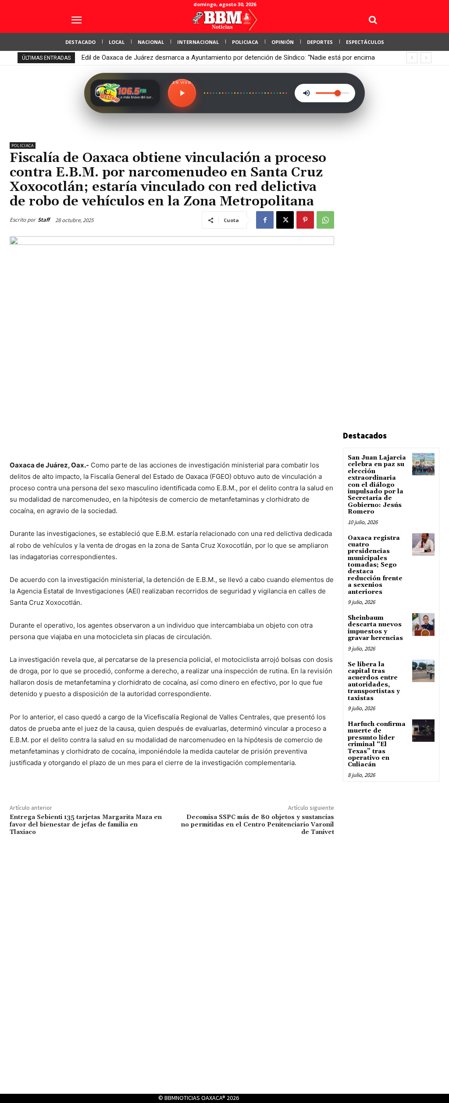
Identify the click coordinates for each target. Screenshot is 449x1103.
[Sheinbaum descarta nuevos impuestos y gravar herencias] (423, 624)
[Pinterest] (305, 220)
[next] (425, 57)
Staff (44, 219)
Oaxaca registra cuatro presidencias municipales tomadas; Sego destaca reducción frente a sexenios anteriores (375, 565)
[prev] (411, 57)
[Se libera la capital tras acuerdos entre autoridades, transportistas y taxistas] (423, 671)
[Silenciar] (306, 93)
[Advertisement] (396, 274)
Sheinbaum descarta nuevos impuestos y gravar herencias (375, 628)
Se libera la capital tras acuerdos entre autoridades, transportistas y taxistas (374, 681)
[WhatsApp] (325, 220)
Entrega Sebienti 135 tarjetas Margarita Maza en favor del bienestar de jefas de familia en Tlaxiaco (86, 824)
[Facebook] (265, 220)
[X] (285, 220)
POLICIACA (22, 145)
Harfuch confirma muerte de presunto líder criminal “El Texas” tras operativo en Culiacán (377, 744)
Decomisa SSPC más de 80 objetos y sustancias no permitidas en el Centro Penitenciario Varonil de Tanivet (257, 824)
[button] (372, 19)
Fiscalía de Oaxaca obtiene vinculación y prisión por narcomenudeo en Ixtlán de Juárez (208, 57)
